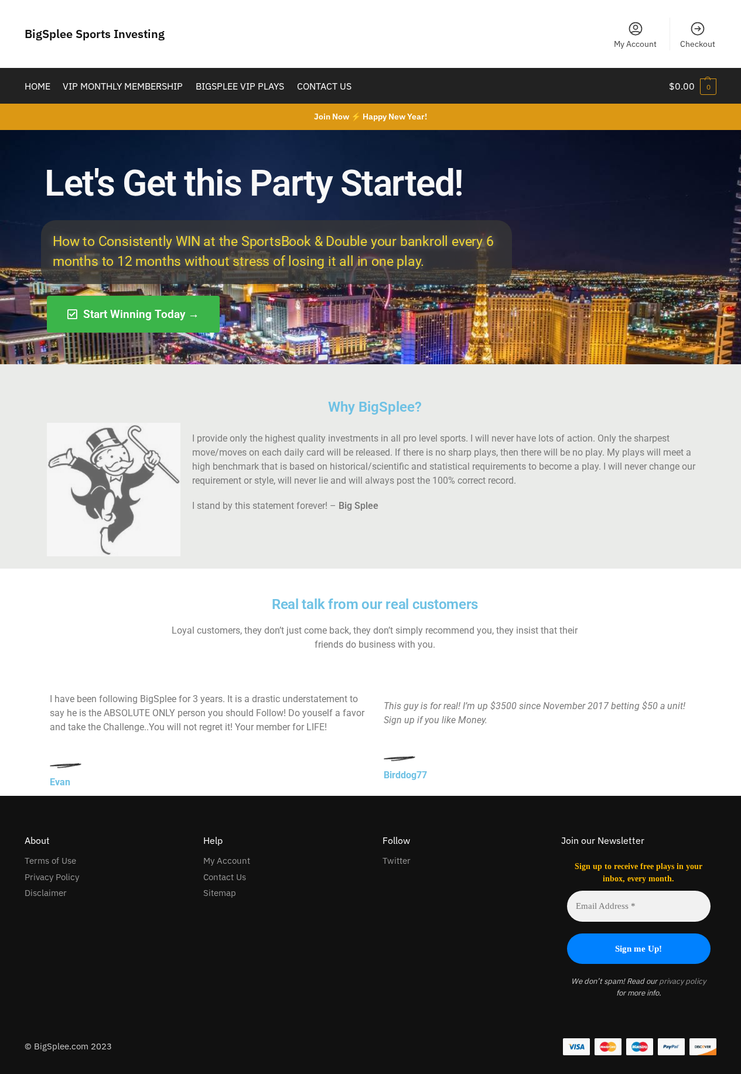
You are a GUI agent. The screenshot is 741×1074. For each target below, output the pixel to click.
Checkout (697, 44)
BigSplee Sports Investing (95, 34)
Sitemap (219, 892)
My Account (635, 44)
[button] (692, 86)
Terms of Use (50, 860)
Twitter (397, 860)
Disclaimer (46, 892)
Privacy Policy (52, 877)
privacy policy (681, 981)
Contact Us (224, 877)
